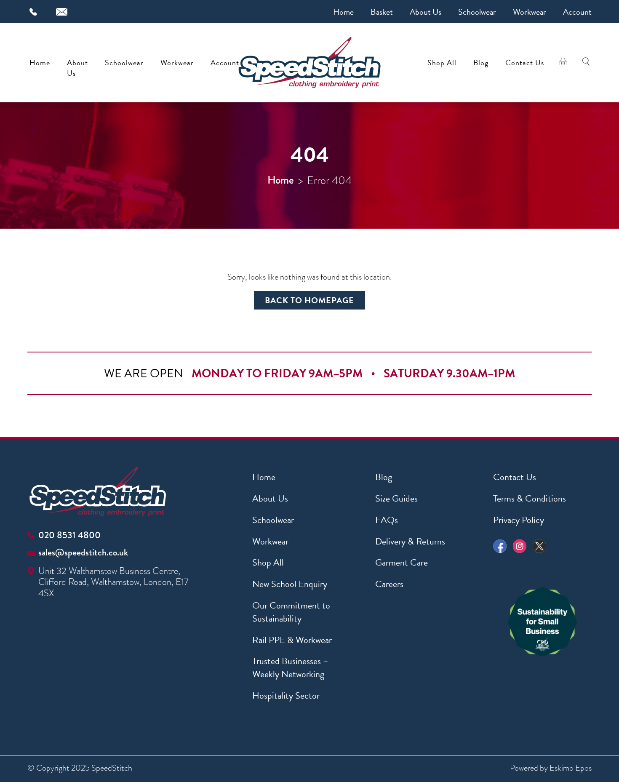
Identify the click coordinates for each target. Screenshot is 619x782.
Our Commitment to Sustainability (291, 611)
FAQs (386, 520)
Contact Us (524, 62)
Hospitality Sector (286, 695)
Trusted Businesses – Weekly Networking (290, 667)
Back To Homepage (309, 300)
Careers (389, 584)
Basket (382, 11)
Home (343, 11)
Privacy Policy (518, 520)
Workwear (529, 11)
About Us (425, 11)
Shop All (441, 62)
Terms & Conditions (529, 498)
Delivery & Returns (410, 541)
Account (577, 11)
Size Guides (396, 498)
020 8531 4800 (69, 535)
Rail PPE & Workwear (292, 640)
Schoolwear (477, 11)
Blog (480, 62)
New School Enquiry (289, 584)
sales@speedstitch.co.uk (83, 552)
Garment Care (401, 562)
